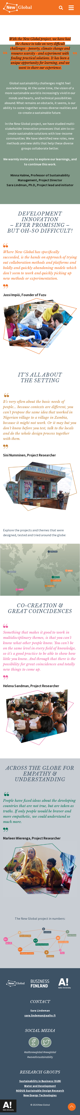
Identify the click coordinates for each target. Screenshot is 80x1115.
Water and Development (40, 1086)
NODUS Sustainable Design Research (40, 1090)
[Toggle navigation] (71, 7)
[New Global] (17, 7)
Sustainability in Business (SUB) (40, 1081)
